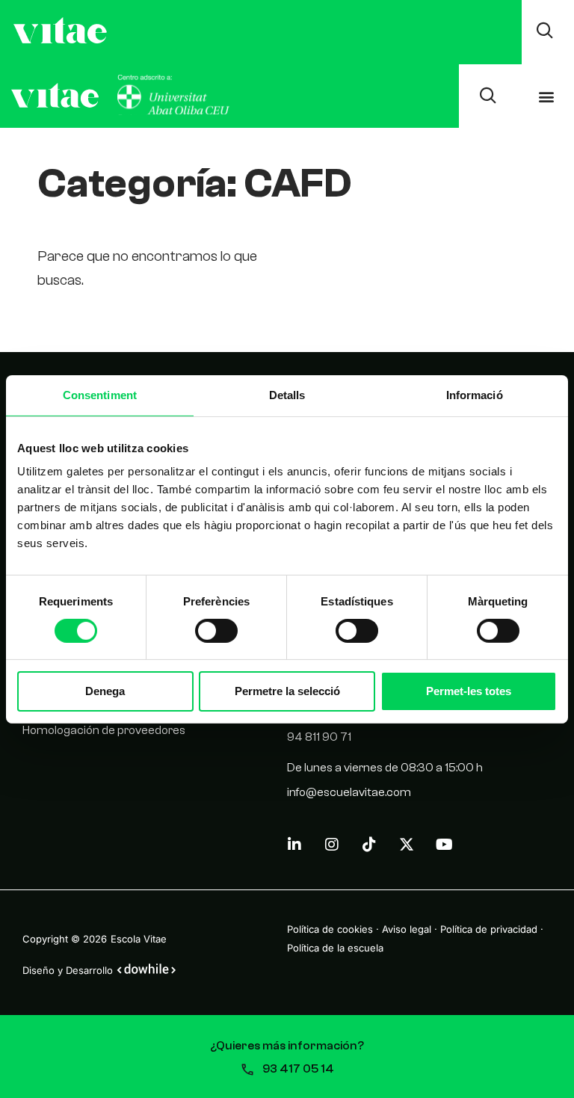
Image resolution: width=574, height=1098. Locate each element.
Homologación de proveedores (103, 730)
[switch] (216, 631)
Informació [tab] (474, 394)
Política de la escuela (335, 948)
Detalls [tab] (287, 394)
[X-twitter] (406, 844)
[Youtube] (443, 844)
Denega (105, 691)
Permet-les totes (468, 691)
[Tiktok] (369, 844)
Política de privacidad (488, 929)
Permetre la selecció (287, 691)
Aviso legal (406, 929)
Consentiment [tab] (100, 394)
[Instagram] (331, 844)
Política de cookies (330, 929)
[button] (546, 96)
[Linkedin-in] (294, 844)
